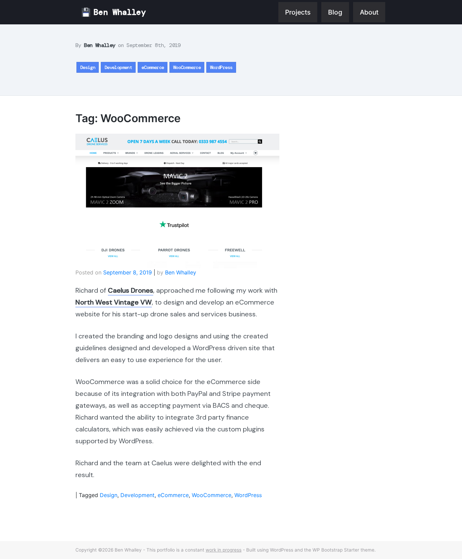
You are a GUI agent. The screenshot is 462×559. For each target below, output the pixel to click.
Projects (297, 12)
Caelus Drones (130, 290)
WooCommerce (187, 67)
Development (118, 67)
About (369, 12)
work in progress (223, 550)
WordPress (221, 67)
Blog (335, 12)
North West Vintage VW (113, 302)
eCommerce (152, 67)
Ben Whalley (120, 12)
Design (87, 67)
